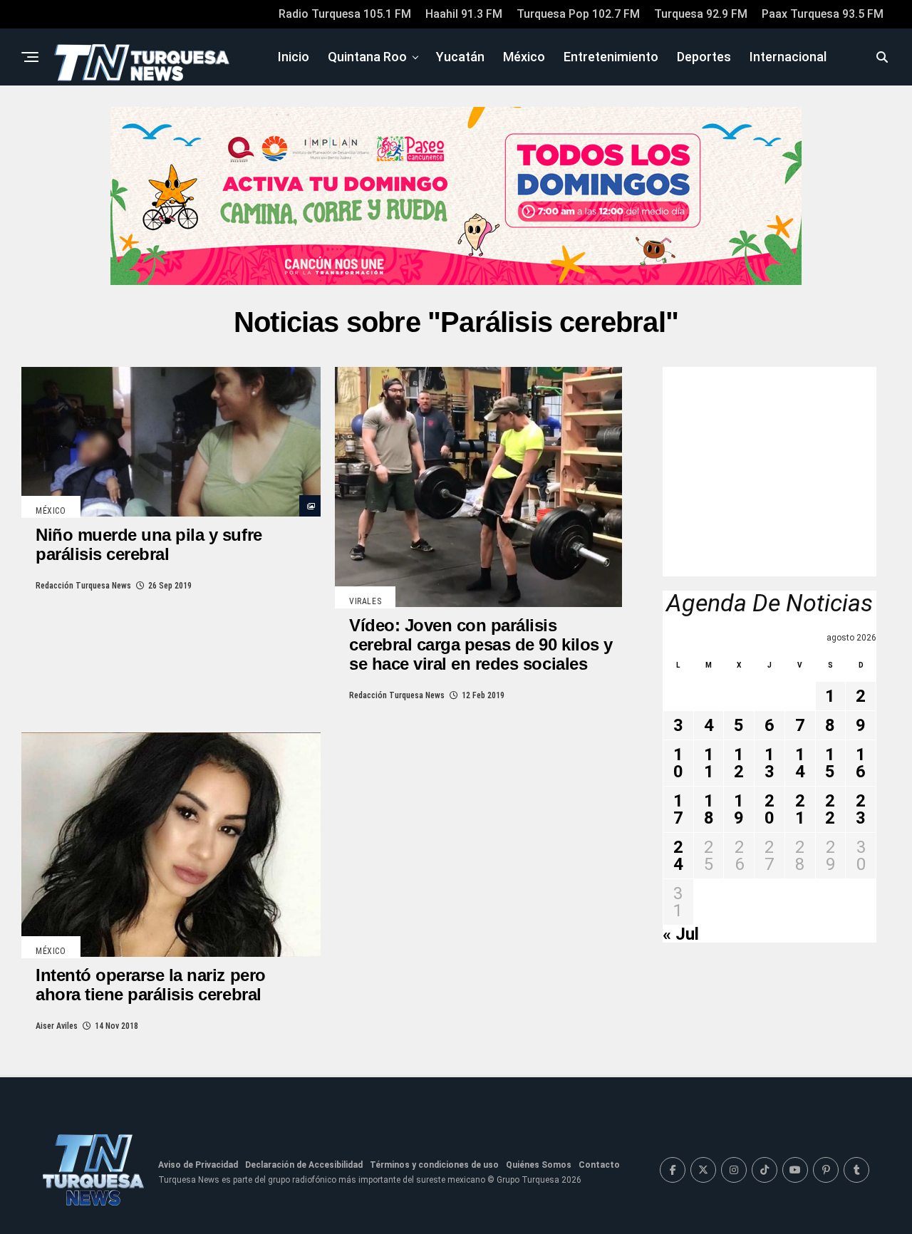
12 (739, 763)
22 (830, 809)
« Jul (681, 934)
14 (800, 763)
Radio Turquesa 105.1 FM (345, 14)
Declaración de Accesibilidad (304, 1165)
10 (678, 763)
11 (709, 763)
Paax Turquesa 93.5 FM (823, 14)
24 (678, 855)
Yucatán (460, 56)
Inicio (293, 56)
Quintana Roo (367, 56)
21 (800, 809)
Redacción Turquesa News (83, 586)
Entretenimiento (611, 56)
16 (861, 763)
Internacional (788, 56)
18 (709, 809)
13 (769, 763)
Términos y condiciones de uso (434, 1165)
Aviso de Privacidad (198, 1165)
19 (739, 809)
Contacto (599, 1165)
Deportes (704, 56)
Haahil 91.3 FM (463, 14)
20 (769, 809)
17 (678, 809)
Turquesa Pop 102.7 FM (578, 14)
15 (830, 763)
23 (861, 809)
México (524, 56)
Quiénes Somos (538, 1165)
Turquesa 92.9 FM (700, 14)
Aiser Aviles (57, 1026)
